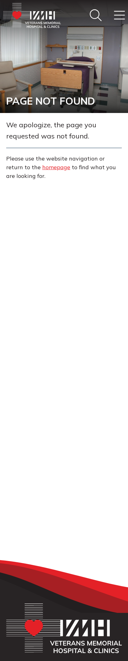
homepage (56, 167)
